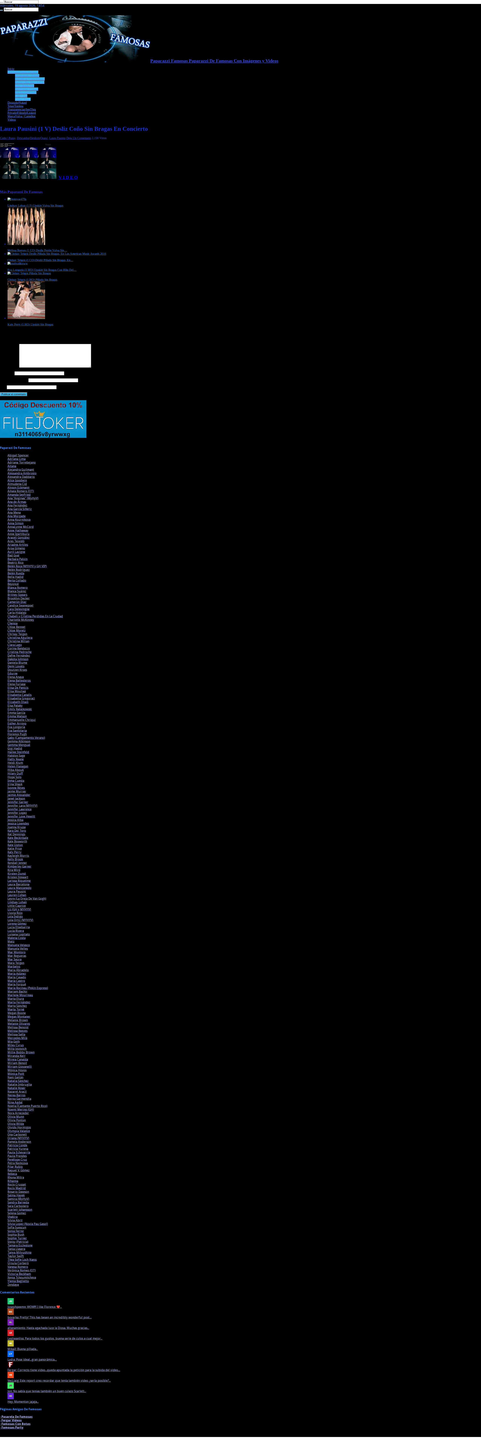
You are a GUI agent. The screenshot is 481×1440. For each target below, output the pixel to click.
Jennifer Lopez (17, 813)
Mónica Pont (16, 1074)
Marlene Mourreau (20, 995)
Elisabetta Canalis (20, 695)
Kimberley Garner (19, 866)
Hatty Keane (16, 759)
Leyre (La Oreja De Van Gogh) (27, 898)
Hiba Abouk (16, 770)
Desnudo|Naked (17, 102)
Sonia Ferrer (16, 1231)
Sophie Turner (17, 1238)
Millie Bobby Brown (21, 1052)
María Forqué (17, 984)
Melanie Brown (18, 1020)
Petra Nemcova (18, 1163)
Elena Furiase (17, 684)
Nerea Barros (16, 1095)
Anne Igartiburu (18, 534)
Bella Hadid (15, 577)
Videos (12, 119)
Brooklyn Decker (19, 598)
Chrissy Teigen (17, 634)
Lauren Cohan (17, 895)
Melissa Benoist (18, 1027)
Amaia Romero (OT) (21, 491)
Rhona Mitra (16, 1177)
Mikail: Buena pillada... (23, 1349)
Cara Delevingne (18, 609)
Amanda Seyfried (19, 494)
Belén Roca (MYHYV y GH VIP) (27, 566)
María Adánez (17, 973)
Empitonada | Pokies (27, 75)
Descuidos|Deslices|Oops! (23, 72)
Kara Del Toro (17, 831)
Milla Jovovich (17, 1049)
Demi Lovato (16, 666)
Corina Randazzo (19, 648)
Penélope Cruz (17, 1159)
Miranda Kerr (17, 1056)
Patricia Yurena (18, 1149)
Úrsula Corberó (18, 1263)
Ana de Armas (17, 502)
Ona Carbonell (17, 1134)
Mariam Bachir (17, 991)
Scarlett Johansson (20, 1209)
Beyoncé (13, 584)
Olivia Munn (16, 1116)
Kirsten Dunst (17, 873)
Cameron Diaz (17, 602)
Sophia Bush (16, 1234)
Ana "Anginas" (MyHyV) (23, 498)
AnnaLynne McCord (21, 527)
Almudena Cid (17, 484)
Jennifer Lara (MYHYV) (22, 805)
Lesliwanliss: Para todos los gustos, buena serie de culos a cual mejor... (55, 1338)
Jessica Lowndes (18, 823)
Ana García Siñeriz (20, 509)
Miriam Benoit (17, 1063)
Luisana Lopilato (19, 934)
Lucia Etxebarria (19, 927)
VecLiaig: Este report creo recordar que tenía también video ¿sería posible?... (59, 1380)
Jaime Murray (17, 791)
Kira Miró (14, 870)
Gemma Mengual (19, 745)
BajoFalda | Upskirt (26, 89)
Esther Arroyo (17, 723)
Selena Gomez (17, 1213)
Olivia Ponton (17, 1120)
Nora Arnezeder (18, 1113)
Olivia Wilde (16, 1124)
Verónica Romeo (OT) (22, 1270)
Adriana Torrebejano (22, 462)
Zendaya (13, 1284)
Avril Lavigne (16, 552)
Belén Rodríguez (19, 570)
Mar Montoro (17, 952)
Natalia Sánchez (18, 1081)
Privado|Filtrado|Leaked (22, 112)
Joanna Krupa (17, 827)
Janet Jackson (16, 798)
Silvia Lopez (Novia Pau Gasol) (28, 1224)
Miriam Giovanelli (20, 1066)
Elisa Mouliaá (17, 691)
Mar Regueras (17, 956)
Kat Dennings (16, 834)
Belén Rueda (16, 573)
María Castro (16, 981)
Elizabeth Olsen (18, 702)
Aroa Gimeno (16, 548)
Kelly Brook (15, 859)
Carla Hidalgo (17, 612)
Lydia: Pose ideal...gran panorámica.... (32, 1359)
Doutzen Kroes (17, 670)
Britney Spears (17, 595)
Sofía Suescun (17, 1227)
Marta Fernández (19, 1002)
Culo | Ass (21, 95)
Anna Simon (15, 523)
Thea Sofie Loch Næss (22, 1259)
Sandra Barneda (18, 1202)
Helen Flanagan (18, 766)
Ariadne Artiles (18, 545)
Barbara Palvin (17, 559)
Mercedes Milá (17, 1038)
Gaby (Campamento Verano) (26, 738)
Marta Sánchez (17, 1006)
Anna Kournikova (19, 520)
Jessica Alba (15, 820)
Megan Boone (17, 1013)
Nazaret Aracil (17, 1091)
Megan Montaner (19, 1016)
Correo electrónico (14, 380)
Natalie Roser (17, 1088)
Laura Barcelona (18, 884)
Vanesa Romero (18, 1267)
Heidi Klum (15, 763)
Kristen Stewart (18, 877)
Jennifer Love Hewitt (21, 816)
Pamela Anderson (19, 1141)
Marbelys (14, 966)
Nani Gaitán (15, 1077)
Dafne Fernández (19, 655)
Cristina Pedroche (20, 652)
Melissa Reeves (17, 1031)
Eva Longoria (16, 727)
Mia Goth (14, 1041)
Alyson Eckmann (18, 487)
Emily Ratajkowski (20, 709)
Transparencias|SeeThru (22, 109)
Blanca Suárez (17, 591)
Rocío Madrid (17, 1188)
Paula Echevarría (19, 1152)
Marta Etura (16, 999)
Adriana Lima (17, 459)
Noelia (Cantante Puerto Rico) (27, 1106)
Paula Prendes (17, 1156)
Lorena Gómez (17, 923)
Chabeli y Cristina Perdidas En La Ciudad (35, 616)
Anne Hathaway (18, 530)
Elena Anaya (16, 677)
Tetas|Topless (15, 106)
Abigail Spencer (18, 455)
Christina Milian (18, 641)
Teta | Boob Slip (24, 85)
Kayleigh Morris (18, 856)
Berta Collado (17, 580)
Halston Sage (16, 755)
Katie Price (15, 848)
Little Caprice (17, 906)
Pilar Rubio (15, 1167)
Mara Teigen (16, 963)
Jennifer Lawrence (20, 809)
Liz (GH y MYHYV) (19, 909)
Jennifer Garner (18, 802)
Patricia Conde (17, 1145)
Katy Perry (14, 852)
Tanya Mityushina (19, 1252)
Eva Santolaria (17, 730)
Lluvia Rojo (15, 913)
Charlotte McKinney (21, 620)
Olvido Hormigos (19, 1127)
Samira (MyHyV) (18, 1199)
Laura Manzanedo (19, 888)
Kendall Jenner (17, 863)
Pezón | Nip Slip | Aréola (29, 82)
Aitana (12, 466)
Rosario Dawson (18, 1192)
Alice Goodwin (17, 480)
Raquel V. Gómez (18, 1170)
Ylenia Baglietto (18, 1281)
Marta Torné (16, 1009)
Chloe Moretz (17, 630)
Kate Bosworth (17, 841)
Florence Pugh (17, 734)
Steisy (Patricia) (18, 1242)
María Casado (17, 977)
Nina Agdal (15, 1102)
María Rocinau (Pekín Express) (28, 988)
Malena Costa (17, 938)
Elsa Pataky (15, 705)
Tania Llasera (16, 1249)
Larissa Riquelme (19, 881)
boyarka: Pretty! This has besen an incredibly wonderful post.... (50, 1317)
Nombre (7, 373)
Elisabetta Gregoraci (21, 698)
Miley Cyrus (16, 1045)
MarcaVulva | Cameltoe (22, 116)
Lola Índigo (15, 916)
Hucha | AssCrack (25, 92)
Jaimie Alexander (19, 795)
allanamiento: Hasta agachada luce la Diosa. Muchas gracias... (48, 1328)
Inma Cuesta (16, 780)
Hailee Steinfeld (18, 752)
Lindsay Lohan (17, 902)
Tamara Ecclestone (20, 1245)
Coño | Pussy (23, 99)
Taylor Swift (16, 1256)
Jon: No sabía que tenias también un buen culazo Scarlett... (47, 1391)
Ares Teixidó (16, 541)
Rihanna (13, 1181)
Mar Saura (14, 959)
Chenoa (12, 623)
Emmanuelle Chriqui (22, 720)
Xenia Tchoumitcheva (22, 1277)
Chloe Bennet (16, 627)
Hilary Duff (15, 773)
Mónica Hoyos (17, 1070)
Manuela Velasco (19, 945)
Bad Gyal (13, 555)
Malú (11, 941)
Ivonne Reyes (16, 788)
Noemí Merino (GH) (21, 1109)
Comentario (9, 366)
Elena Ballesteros (19, 680)
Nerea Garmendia (19, 1099)
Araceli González (18, 537)
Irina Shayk (15, 784)
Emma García (16, 713)
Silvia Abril (15, 1220)
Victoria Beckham (19, 1274)
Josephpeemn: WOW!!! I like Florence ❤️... (35, 1307)
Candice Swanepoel (20, 605)
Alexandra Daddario (21, 477)
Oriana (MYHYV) (18, 1138)
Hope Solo (14, 777)
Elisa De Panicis (18, 688)
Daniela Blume (17, 662)
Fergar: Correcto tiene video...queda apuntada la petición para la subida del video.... (64, 1370)
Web (3, 387)
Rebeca (12, 1174)
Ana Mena (14, 512)
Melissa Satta (16, 1034)
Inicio (11, 68)
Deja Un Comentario (78, 138)
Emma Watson (17, 716)
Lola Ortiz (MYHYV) (20, 920)
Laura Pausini (57, 138)
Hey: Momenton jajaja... (23, 1402)
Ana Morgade (17, 516)
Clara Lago (15, 645)
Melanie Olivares (19, 1024)
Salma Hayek (16, 1195)
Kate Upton (15, 845)
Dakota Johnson (18, 659)
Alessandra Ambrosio (22, 473)
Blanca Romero (18, 587)
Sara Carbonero (18, 1206)
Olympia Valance (19, 1131)
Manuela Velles (18, 948)
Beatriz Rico (15, 562)
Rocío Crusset (17, 1184)
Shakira (12, 1217)
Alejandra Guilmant (21, 469)
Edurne (12, 673)
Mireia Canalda (18, 1059)
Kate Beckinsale (18, 838)
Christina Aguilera (20, 637)
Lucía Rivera (16, 931)
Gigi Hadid (15, 748)
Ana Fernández (17, 505)
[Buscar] (1, 2)
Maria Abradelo (18, 970)
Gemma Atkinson (19, 741)
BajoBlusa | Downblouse (30, 79)
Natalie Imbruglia (20, 1084)
